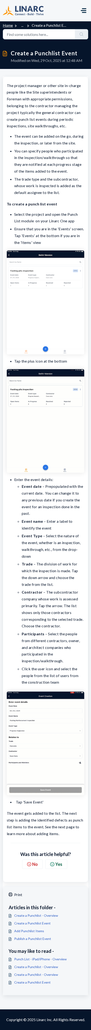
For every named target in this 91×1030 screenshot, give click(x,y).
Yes (58, 864)
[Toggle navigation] (83, 10)
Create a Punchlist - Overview (36, 915)
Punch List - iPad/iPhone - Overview (40, 959)
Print (18, 894)
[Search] (81, 34)
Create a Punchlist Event (32, 923)
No (35, 864)
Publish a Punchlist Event (32, 939)
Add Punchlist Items (29, 931)
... (22, 25)
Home (8, 25)
